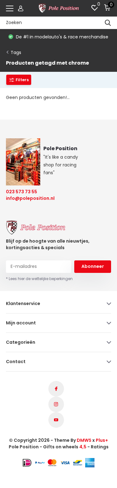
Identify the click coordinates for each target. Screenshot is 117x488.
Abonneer (92, 266)
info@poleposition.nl (26, 198)
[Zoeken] (108, 23)
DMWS (84, 440)
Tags (16, 52)
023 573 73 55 (21, 192)
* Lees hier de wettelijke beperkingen (39, 278)
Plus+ (102, 440)
